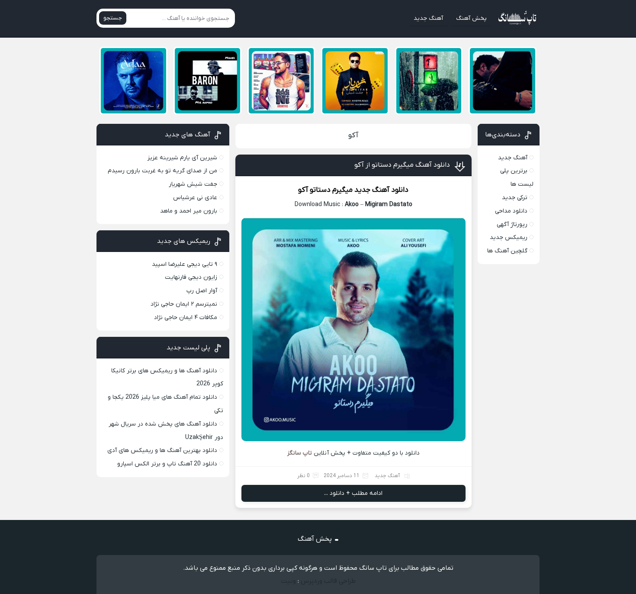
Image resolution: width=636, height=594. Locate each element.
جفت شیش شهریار (193, 184)
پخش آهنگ (471, 18)
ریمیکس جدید (508, 237)
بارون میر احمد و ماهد (188, 211)
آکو (353, 135)
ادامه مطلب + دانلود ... (353, 493)
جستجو (112, 18)
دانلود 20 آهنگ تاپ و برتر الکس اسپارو (167, 464)
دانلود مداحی (511, 211)
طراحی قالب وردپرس (328, 581)
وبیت (288, 581)
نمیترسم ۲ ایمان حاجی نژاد (184, 304)
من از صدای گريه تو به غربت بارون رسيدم (162, 171)
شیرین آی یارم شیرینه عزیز (182, 158)
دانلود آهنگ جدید (381, 190)
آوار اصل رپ (201, 291)
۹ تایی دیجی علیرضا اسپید (184, 264)
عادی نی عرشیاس (195, 198)
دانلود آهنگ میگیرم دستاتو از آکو (402, 165)
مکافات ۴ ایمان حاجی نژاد (185, 317)
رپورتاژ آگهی (512, 224)
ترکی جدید (514, 198)
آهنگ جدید (428, 18)
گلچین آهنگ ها (507, 251)
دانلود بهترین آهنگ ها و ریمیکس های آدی (162, 450)
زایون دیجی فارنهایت (191, 277)
